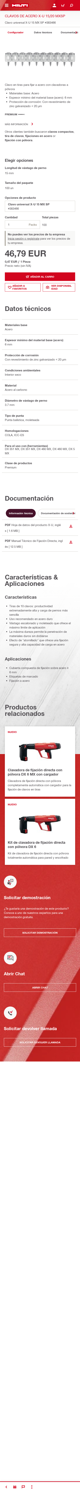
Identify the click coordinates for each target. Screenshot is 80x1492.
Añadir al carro (42, 276)
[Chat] (23, 1487)
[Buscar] (71, 5)
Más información (16, 124)
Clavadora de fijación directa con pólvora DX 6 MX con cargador (35, 772)
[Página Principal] (20, 5)
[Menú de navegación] (6, 5)
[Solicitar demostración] (14, 1487)
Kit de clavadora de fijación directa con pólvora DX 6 (36, 844)
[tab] (15, 32)
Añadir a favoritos (19, 287)
